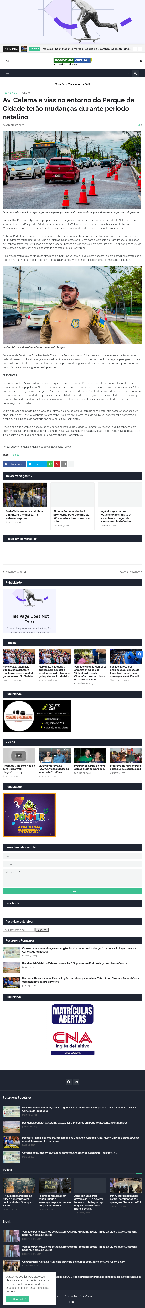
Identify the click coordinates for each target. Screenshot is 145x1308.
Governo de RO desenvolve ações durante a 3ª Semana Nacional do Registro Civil (69, 1152)
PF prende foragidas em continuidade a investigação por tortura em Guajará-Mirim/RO (55, 1200)
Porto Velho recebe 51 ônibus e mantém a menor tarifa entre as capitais (24, 515)
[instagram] (76, 1082)
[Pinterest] (57, 464)
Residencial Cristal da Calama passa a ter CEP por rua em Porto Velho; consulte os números (74, 963)
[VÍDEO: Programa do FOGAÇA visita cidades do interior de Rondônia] (55, 755)
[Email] (64, 464)
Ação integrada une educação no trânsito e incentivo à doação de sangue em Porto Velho (116, 516)
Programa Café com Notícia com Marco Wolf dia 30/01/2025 (19, 769)
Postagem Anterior (15, 571)
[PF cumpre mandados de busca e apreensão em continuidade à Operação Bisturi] (19, 1185)
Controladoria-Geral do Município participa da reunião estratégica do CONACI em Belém (73, 1261)
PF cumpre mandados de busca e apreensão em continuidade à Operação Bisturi (17, 1200)
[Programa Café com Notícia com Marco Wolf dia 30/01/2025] (19, 755)
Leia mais (11, 1291)
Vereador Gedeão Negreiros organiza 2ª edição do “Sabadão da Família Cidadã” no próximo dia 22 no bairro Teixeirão (90, 673)
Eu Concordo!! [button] (17, 1299)
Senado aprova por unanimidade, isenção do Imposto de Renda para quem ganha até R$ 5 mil (124, 671)
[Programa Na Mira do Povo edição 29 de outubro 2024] (90, 755)
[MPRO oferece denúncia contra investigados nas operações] (126, 1185)
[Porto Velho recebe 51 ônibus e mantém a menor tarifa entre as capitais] (25, 495)
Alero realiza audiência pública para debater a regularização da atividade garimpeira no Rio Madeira (18, 671)
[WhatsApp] (50, 464)
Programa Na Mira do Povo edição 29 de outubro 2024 (89, 767)
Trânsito (25, 92)
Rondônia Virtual (83, 1296)
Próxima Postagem (129, 571)
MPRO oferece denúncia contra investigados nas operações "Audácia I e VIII (125, 1199)
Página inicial (10, 92)
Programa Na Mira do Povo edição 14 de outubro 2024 (125, 767)
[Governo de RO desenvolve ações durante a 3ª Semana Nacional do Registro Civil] (11, 1157)
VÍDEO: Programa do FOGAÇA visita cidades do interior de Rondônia (54, 769)
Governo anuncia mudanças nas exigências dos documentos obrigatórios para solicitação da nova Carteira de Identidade (79, 950)
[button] (135, 49)
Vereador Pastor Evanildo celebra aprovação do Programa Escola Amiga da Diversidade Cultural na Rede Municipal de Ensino (79, 1233)
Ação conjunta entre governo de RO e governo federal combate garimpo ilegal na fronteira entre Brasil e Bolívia (89, 1202)
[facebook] (141, 61)
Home (6, 61)
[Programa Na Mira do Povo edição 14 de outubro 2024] (126, 755)
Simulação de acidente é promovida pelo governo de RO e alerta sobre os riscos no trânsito (72, 516)
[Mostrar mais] (71, 464)
